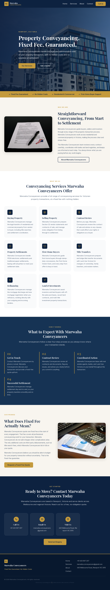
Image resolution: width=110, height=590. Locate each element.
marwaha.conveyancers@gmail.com (89, 564)
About (82, 4)
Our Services (27, 66)
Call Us (100, 4)
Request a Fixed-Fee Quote (19, 465)
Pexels (72, 582)
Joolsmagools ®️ (47, 582)
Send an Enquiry (55, 542)
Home (65, 4)
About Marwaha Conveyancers (73, 160)
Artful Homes (57, 582)
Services (73, 4)
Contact (90, 4)
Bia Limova (65, 582)
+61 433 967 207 (83, 561)
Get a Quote (45, 66)
